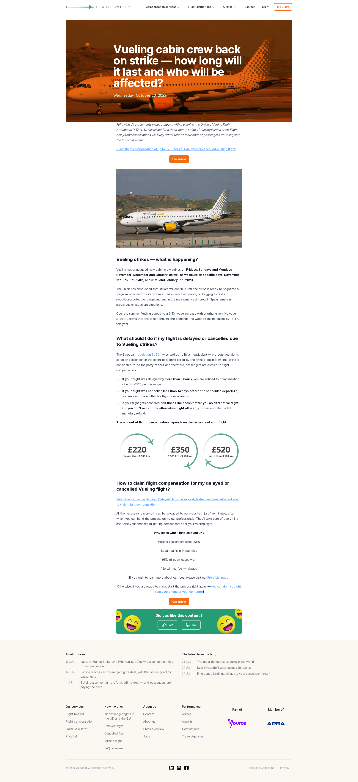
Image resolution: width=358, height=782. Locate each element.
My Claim (283, 6)
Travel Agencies (193, 736)
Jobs (146, 736)
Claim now (179, 159)
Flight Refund (75, 714)
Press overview (153, 729)
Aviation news (75, 654)
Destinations (190, 729)
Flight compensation (79, 721)
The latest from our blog (199, 654)
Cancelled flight (114, 733)
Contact (249, 6)
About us (149, 721)
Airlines (186, 714)
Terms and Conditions (260, 767)
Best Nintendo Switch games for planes (224, 667)
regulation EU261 (148, 354)
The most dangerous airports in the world (225, 662)
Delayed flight (113, 726)
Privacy (284, 767)
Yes (170, 625)
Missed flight (113, 741)
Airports (187, 721)
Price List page (217, 577)
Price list (71, 736)
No (194, 625)
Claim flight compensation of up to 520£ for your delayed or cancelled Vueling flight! (176, 149)
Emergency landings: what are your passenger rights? (233, 673)
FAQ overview (113, 748)
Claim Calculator (76, 729)
